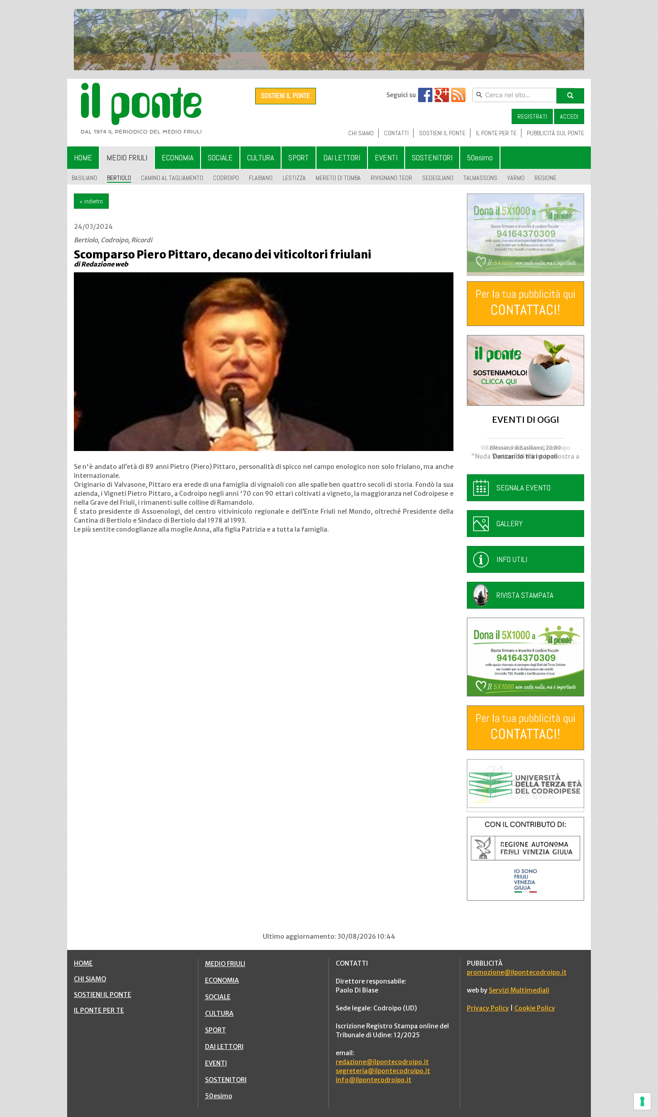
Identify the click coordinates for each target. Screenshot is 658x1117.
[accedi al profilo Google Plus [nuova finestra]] (442, 95)
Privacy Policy (488, 1008)
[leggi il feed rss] (458, 95)
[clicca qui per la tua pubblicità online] (525, 304)
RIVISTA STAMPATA (524, 595)
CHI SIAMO (90, 979)
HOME (83, 963)
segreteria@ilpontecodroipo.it (383, 1071)
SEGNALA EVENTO (523, 487)
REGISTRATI (532, 116)
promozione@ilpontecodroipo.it (517, 972)
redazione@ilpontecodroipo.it (382, 1062)
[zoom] (263, 361)
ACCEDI (569, 116)
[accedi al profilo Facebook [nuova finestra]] (425, 95)
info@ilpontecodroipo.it (373, 1080)
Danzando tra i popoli (525, 456)
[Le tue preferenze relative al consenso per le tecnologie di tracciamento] (642, 1101)
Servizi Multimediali (519, 990)
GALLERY (509, 523)
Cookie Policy (534, 1008)
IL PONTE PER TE (99, 1010)
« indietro (91, 201)
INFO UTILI (511, 559)
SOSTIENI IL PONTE (285, 95)
